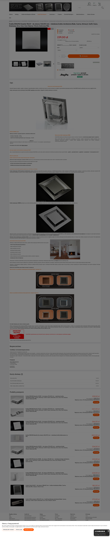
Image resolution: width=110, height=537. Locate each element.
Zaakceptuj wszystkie (28, 529)
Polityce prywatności (26, 526)
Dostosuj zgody (19, 529)
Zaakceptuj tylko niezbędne (8, 529)
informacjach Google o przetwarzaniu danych (41, 526)
